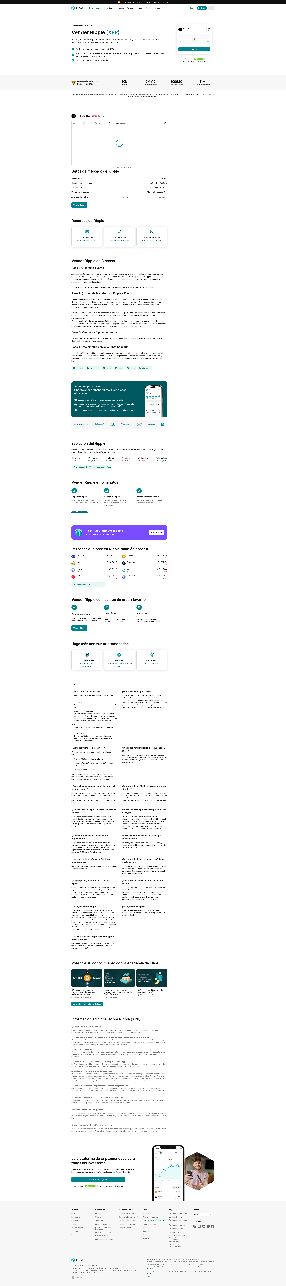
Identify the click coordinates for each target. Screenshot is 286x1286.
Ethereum (131, 562)
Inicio (73, 1213)
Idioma (196, 1210)
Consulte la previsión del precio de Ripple (151, 241)
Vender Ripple (79, 205)
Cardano (80, 555)
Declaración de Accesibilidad (175, 1241)
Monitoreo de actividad (104, 1239)
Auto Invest (99, 1220)
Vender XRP (194, 49)
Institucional (76, 1217)
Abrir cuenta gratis (80, 512)
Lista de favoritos (101, 1236)
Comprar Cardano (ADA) (128, 1224)
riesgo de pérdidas (100, 94)
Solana (79, 569)
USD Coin (131, 576)
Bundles (98, 1213)
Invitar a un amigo (149, 1224)
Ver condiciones (108, 534)
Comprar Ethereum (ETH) (128, 1217)
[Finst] (77, 8)
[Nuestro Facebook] (212, 1226)
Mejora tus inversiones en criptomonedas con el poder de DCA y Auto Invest (118, 992)
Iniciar (192, 8)
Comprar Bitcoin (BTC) (127, 1213)
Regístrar (202, 8)
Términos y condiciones (178, 1213)
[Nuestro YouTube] (199, 1226)
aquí (123, 299)
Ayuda (145, 1228)
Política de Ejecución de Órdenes (178, 1236)
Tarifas (74, 1224)
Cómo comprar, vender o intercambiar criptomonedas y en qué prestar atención (86, 992)
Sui (128, 569)
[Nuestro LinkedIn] (204, 1226)
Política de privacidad (177, 1225)
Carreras (154, 1220)
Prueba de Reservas (150, 1217)
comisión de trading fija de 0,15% (120, 410)
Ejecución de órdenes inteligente (103, 1228)
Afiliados (146, 1231)
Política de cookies (176, 1229)
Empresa (146, 1213)
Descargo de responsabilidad (175, 1245)
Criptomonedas (77, 1228)
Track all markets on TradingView (119, 167)
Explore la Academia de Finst (89, 1004)
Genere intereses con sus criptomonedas (87, 665)
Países (74, 1235)
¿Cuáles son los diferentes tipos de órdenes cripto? (150, 991)
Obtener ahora (156, 532)
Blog (144, 1235)
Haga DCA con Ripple (152, 663)
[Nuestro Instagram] (208, 1226)
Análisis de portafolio (103, 1232)
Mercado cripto (101, 1224)
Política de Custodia (176, 1232)
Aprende (146, 1238)
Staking (98, 1217)
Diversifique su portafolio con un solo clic (119, 665)
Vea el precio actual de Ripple (119, 240)
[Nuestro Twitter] (195, 1226)
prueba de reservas (111, 400)
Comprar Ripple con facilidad (86, 240)
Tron (78, 576)
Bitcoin (130, 555)
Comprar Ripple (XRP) (127, 1220)
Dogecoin (80, 562)
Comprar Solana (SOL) (127, 1228)
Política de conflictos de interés (178, 1221)
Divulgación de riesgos (177, 1217)
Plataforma (75, 1220)
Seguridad (75, 1231)
